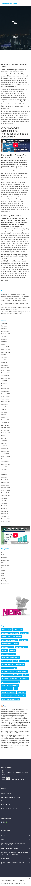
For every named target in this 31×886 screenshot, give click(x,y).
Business (3, 555)
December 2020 (5, 456)
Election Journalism (6, 801)
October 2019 (5, 493)
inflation (4, 650)
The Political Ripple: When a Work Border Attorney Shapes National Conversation (15, 308)
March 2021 (4, 448)
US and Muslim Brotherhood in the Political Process (13, 863)
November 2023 (5, 373)
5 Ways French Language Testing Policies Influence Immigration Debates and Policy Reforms (15, 295)
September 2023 (5, 378)
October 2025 (5, 331)
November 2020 (5, 459)
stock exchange (7, 696)
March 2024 (4, 365)
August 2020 (4, 467)
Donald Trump (14, 633)
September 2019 (5, 495)
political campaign (21, 671)
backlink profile (6, 630)
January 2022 (5, 422)
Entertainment (5, 560)
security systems (7, 689)
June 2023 (4, 381)
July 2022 (4, 407)
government (23, 640)
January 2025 (5, 347)
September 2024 (5, 352)
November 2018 (5, 521)
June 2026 (4, 323)
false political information (9, 640)
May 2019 (4, 506)
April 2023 (4, 383)
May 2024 (4, 362)
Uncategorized (5, 583)
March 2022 (4, 417)
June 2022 (4, 409)
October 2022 (5, 399)
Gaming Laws (5, 565)
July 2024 (4, 357)
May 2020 (4, 474)
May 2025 (4, 341)
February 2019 (5, 514)
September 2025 (5, 334)
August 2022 (4, 404)
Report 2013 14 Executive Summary (11, 797)
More (2, 839)
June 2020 (4, 472)
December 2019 (5, 487)
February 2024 (5, 368)
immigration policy (7, 647)
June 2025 (4, 339)
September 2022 (5, 401)
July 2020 (4, 469)
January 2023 (5, 391)
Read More (4, 280)
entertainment (6, 636)
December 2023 (5, 370)
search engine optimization (10, 685)
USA (3, 699)
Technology (4, 581)
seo (16, 689)
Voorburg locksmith (13, 699)
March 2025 (4, 344)
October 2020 (5, 461)
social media (21, 692)
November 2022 (5, 396)
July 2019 (4, 500)
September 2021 (5, 433)
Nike (26, 661)
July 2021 (4, 438)
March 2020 (4, 480)
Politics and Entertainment (10, 678)
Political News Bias (6, 805)
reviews (10, 682)
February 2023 (5, 388)
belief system (18, 630)
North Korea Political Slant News (10, 809)
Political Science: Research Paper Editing (17, 772)
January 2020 (5, 485)
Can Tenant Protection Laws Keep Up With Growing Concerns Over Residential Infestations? (14, 299)
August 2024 (4, 354)
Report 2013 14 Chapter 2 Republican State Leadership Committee (13, 844)
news (21, 661)
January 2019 (5, 516)
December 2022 (5, 394)
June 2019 (4, 503)
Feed (4, 706)
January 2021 (5, 454)
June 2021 (4, 441)
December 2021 (5, 425)
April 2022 (4, 414)
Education (4, 557)
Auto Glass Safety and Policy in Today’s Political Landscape (14, 304)
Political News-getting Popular (9, 849)
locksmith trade (6, 661)
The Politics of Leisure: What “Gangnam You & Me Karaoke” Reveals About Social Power (15, 312)
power (4, 682)
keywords (12, 650)
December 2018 (5, 519)
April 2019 (4, 508)
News (2, 573)
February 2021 (5, 451)
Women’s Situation (6, 793)
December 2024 (5, 349)
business (5, 633)
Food (2, 563)
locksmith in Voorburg (8, 654)
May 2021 (4, 443)
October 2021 (5, 430)
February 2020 (5, 482)
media (15, 661)
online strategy (19, 664)
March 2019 (4, 511)
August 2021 (4, 435)
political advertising (8, 671)
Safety (3, 578)
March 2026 (4, 328)
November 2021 (5, 427)
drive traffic (24, 633)
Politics (3, 576)
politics (26, 675)
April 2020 (4, 477)
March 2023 (4, 386)
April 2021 (4, 446)
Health (3, 568)
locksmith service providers (10, 657)
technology (17, 696)
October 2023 (5, 375)
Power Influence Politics (17, 779)
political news (6, 675)
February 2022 (5, 420)
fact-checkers (17, 636)
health (16, 643)
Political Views (17, 675)
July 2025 (4, 336)
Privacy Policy (5, 858)
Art (2, 552)
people (14, 668)
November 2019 (5, 490)
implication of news (21, 647)
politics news (24, 678)
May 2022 (4, 412)
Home (3, 835)
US (24, 696)
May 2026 (4, 326)
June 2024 (4, 360)
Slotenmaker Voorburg (8, 692)
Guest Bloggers (7, 643)
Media (3, 570)
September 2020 (5, 464)
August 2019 (4, 498)
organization (6, 668)
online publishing (7, 664)
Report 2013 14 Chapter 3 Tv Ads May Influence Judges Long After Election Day (14, 853)
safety (17, 682)
